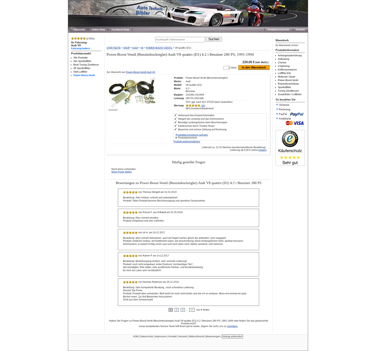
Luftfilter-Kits (284, 73)
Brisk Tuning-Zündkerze (86, 64)
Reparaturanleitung (288, 83)
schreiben (232, 326)
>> (192, 309)
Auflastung (283, 59)
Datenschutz (146, 336)
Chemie (282, 62)
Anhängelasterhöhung (290, 55)
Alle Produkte (80, 57)
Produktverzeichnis (278, 29)
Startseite (79, 29)
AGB (135, 336)
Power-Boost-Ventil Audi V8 (140, 72)
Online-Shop (98, 29)
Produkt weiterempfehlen (187, 141)
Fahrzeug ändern (80, 48)
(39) (202, 105)
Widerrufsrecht (196, 336)
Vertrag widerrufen (232, 336)
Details (262, 150)
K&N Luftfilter (80, 71)
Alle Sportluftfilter (82, 61)
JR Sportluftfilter (81, 68)
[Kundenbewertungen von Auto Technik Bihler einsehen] (290, 165)
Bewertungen (213, 336)
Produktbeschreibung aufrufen (192, 135)
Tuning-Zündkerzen (288, 90)
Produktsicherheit (187, 137)
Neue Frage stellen (121, 171)
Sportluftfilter (284, 87)
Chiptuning (284, 66)
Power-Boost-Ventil (84, 75)
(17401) (90, 38)
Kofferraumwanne (287, 69)
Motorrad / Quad (286, 76)
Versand (182, 336)
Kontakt (300, 29)
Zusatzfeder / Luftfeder (290, 94)
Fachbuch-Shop (120, 29)
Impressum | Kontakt (165, 336)
